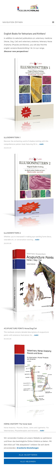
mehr (41, 144)
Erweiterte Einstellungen (28, 448)
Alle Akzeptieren (28, 455)
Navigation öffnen (13, 22)
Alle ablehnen (28, 461)
